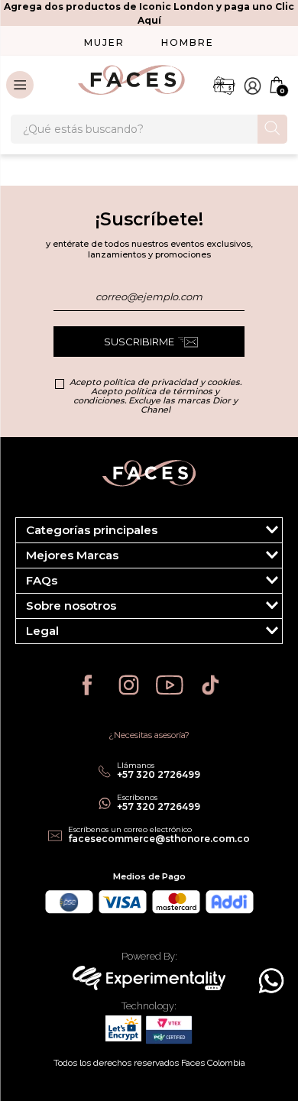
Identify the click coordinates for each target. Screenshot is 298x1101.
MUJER (104, 42)
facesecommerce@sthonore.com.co (159, 838)
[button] (149, 530)
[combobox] (149, 129)
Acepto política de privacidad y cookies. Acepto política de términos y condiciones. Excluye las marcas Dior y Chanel (155, 395)
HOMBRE (187, 42)
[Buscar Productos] (272, 128)
